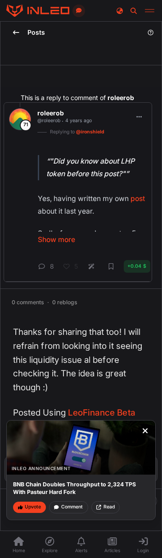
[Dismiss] (145, 431)
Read (109, 507)
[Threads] (37, 11)
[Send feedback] (78, 11)
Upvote (33, 507)
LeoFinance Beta (101, 412)
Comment (72, 507)
